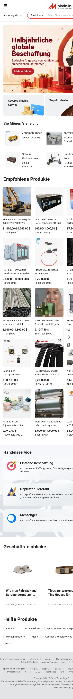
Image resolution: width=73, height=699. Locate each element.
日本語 (58, 668)
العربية (38, 671)
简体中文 (34, 668)
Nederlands (50, 671)
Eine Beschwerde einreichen (12, 659)
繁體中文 (46, 668)
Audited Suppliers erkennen (54, 662)
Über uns (34, 659)
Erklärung (47, 659)
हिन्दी (62, 671)
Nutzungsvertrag (64, 659)
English (21, 668)
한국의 (28, 671)
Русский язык (13, 671)
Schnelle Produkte (29, 662)
